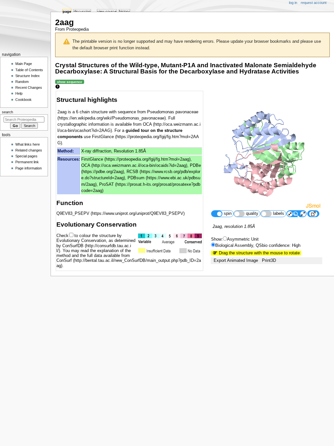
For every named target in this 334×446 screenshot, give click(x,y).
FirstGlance (92, 159)
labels (278, 213)
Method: (65, 151)
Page (67, 11)
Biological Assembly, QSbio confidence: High (257, 245)
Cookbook (23, 100)
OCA (85, 165)
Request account (313, 3)
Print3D (269, 260)
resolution (233, 226)
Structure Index (27, 76)
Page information (28, 168)
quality (252, 213)
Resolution (124, 151)
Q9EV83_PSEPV (72, 213)
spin (228, 213)
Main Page (23, 64)
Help (19, 93)
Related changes (28, 150)
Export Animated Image (236, 260)
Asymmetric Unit (243, 239)
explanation (108, 250)
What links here (27, 144)
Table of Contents (29, 70)
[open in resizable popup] (313, 213)
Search (7, 112)
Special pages (26, 156)
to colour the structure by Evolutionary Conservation (89, 238)
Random (22, 82)
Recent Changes (28, 87)
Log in (293, 3)
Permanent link (27, 162)
